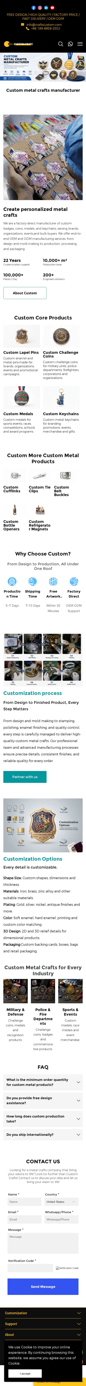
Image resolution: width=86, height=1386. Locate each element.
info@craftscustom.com (44, 25)
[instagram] (40, 8)
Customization (16, 1313)
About (9, 1334)
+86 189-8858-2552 (45, 29)
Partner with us (25, 777)
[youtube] (52, 8)
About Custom (25, 293)
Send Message (43, 1287)
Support (11, 1324)
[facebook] (34, 8)
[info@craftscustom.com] (22, 25)
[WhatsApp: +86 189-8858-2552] (27, 29)
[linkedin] (46, 8)
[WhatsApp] (70, 44)
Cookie (26, 1347)
